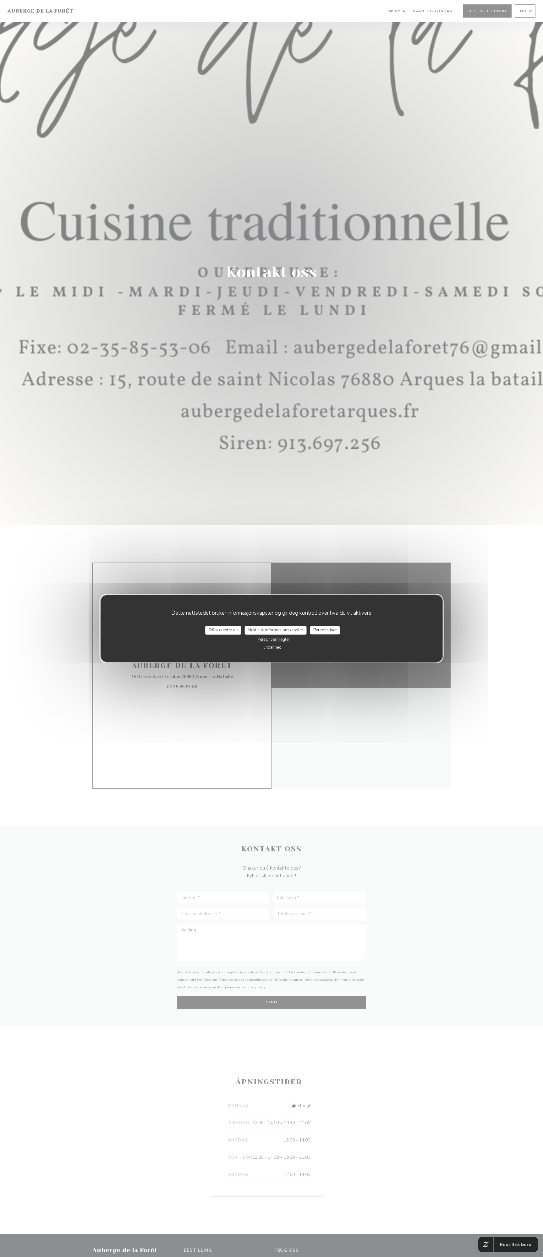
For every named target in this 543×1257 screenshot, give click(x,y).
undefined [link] (272, 647)
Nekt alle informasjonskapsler (275, 630)
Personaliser (325, 630)
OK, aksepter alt (223, 630)
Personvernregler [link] (273, 639)
